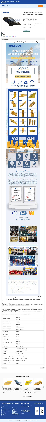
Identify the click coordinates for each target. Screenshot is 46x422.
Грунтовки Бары (3, 415)
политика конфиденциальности (15, 413)
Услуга (13, 406)
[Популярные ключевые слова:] (45, 6)
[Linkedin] (23, 413)
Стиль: (25, 27)
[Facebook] (21, 413)
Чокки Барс (3, 414)
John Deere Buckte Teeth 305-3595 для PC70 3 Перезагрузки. (17, 390)
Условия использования (15, 414)
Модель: (25, 24)
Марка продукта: (26, 25)
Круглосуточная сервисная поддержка (15, 408)
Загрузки (13, 409)
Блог (13, 405)
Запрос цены (26, 30)
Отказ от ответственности (14, 411)
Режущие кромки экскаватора (5, 411)
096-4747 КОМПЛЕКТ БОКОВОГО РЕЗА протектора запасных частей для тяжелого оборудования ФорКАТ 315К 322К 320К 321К (28, 392)
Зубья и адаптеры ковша (4, 410)
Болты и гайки (3, 412)
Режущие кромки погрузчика (5, 409)
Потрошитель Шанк (4, 413)
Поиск (40, 6)
